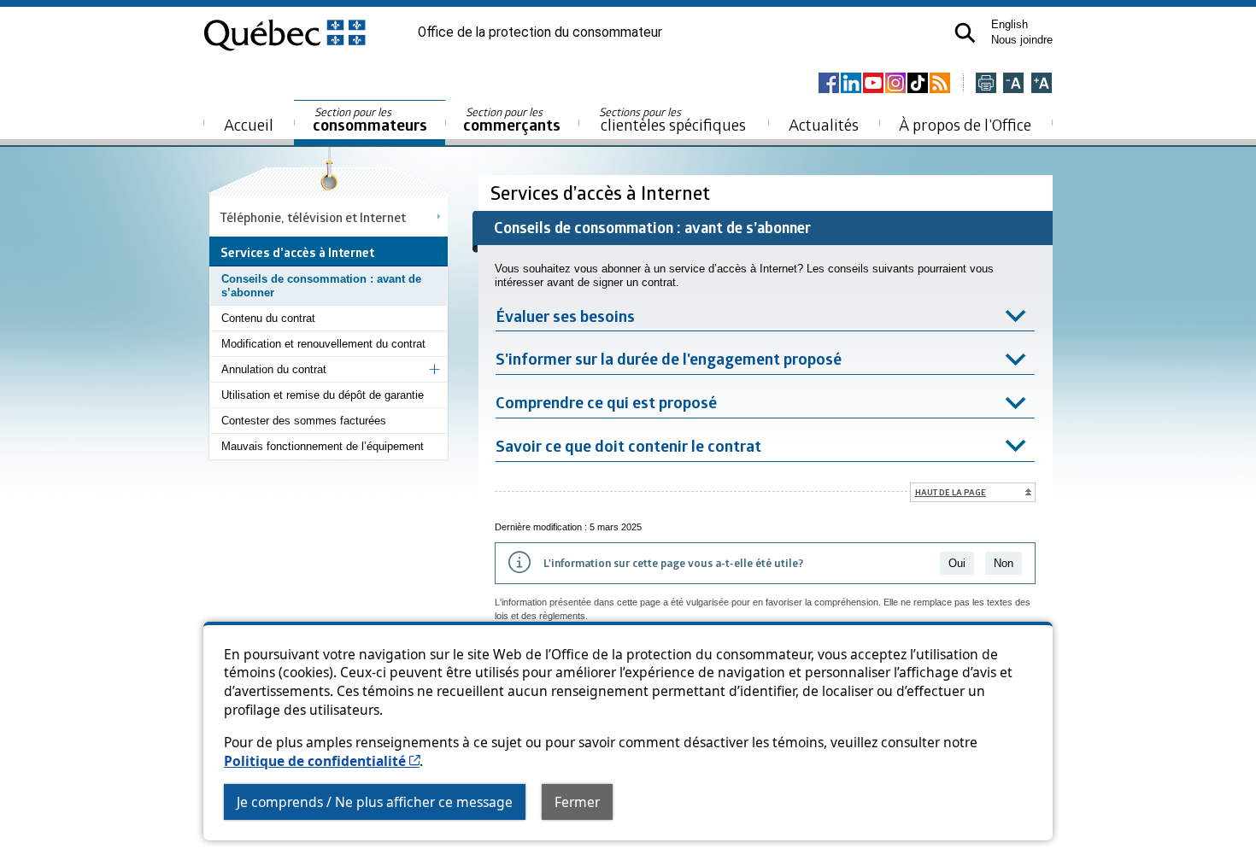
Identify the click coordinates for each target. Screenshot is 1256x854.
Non (1003, 563)
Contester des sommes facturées (303, 420)
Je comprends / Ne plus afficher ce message (375, 802)
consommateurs (370, 120)
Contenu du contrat (268, 318)
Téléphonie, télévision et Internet (313, 216)
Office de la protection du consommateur (540, 32)
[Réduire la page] (1013, 84)
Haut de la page (950, 492)
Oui (956, 563)
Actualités (824, 124)
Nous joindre (1022, 39)
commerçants (512, 120)
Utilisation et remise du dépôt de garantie (322, 395)
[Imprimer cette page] (986, 84)
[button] (965, 32)
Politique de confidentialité (322, 761)
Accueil (248, 124)
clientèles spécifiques (672, 119)
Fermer (577, 802)
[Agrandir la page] (1041, 84)
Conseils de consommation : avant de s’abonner (321, 285)
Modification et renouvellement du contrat (323, 343)
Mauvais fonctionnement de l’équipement (322, 446)
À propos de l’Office (965, 124)
